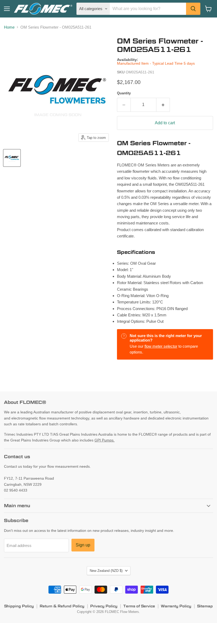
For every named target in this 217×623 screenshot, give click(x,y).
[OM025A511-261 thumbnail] (11, 157)
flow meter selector (160, 346)
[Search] (193, 9)
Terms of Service (139, 606)
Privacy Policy (103, 606)
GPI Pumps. (104, 440)
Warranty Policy (176, 606)
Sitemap (205, 606)
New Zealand (106, 571)
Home (9, 27)
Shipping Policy (19, 606)
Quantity (124, 93)
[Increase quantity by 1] (163, 105)
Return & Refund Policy (62, 606)
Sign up (83, 545)
